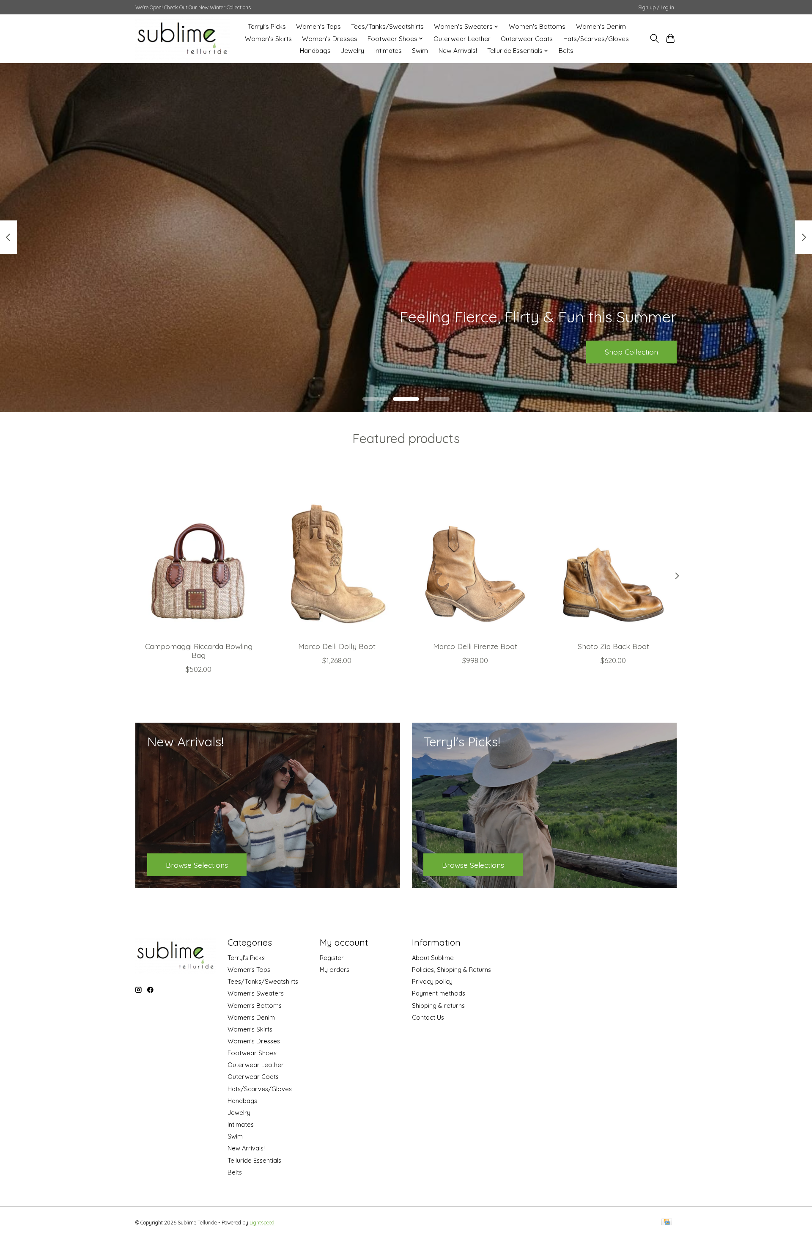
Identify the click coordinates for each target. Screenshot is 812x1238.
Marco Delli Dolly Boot (337, 646)
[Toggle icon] (654, 38)
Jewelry (352, 51)
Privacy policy (432, 981)
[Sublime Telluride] (182, 38)
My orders (334, 970)
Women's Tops (318, 26)
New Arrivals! (458, 51)
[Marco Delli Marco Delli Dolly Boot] (337, 550)
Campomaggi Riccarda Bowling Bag (198, 650)
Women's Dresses (329, 39)
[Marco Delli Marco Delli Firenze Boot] (475, 550)
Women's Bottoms (537, 26)
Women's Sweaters (256, 993)
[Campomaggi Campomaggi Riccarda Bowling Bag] (198, 550)
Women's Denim (601, 26)
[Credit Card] (666, 1223)
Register (332, 958)
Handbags (315, 51)
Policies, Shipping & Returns (451, 970)
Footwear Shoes (252, 1053)
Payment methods (438, 993)
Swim (420, 51)
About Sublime (433, 958)
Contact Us (428, 1017)
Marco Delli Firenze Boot (475, 646)
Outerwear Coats (527, 39)
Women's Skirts (268, 39)
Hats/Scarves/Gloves (596, 39)
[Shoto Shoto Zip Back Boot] (613, 550)
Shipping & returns (438, 1005)
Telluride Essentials (254, 1160)
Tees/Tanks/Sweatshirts (387, 26)
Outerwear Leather (462, 39)
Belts (566, 51)
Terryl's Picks (267, 26)
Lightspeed (262, 1222)
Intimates (388, 51)
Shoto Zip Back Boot (613, 646)
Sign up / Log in (656, 7)
